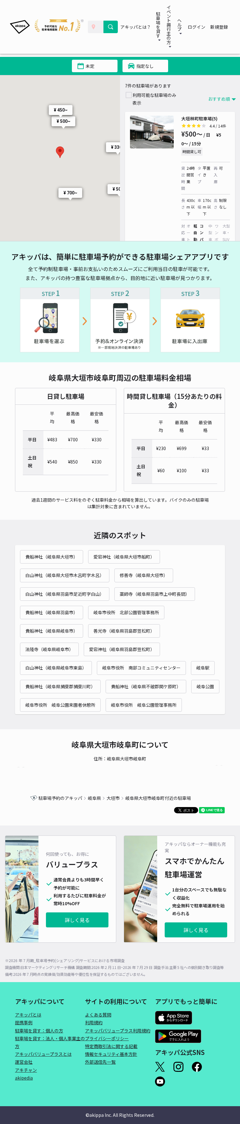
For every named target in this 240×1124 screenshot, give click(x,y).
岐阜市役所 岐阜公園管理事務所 (144, 705)
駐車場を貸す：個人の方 (39, 1030)
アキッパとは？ (135, 27)
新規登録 (219, 27)
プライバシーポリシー (107, 1038)
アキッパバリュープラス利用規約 (117, 1030)
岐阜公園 (205, 686)
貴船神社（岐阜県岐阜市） (51, 631)
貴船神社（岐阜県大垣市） (51, 557)
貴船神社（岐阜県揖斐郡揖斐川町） (60, 686)
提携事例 (23, 1022)
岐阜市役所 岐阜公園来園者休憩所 (60, 705)
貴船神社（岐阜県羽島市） (51, 612)
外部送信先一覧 (100, 1062)
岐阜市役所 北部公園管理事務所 (126, 612)
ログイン (196, 27)
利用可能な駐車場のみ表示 (154, 99)
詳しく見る (77, 920)
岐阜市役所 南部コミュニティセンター (141, 668)
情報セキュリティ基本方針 (111, 1054)
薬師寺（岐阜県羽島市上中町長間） (155, 594)
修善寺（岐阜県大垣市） (144, 575)
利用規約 (93, 1022)
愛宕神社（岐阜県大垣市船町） (124, 557)
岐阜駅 (202, 668)
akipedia (24, 1078)
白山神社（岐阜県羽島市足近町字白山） (64, 594)
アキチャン (26, 1070)
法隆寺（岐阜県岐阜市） (49, 649)
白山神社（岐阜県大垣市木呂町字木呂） (64, 575)
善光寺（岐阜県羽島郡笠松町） (124, 631)
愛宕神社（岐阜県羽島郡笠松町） (122, 649)
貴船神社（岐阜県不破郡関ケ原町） (146, 686)
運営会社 (23, 1062)
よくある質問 (98, 1014)
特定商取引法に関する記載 (111, 1046)
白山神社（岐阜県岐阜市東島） (56, 668)
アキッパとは (28, 1014)
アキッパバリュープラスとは (43, 1054)
